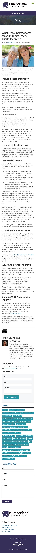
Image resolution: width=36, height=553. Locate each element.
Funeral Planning (22, 427)
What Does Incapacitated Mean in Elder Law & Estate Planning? (17, 36)
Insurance (20, 424)
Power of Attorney (8, 444)
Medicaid (23, 438)
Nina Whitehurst (11, 42)
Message (7, 388)
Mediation (16, 438)
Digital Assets (17, 415)
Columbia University (16, 313)
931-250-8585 (19, 13)
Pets (30, 441)
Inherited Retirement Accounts (11, 433)
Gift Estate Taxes (7, 430)
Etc (14, 424)
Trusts (24, 456)
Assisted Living (20, 410)
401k (12, 458)
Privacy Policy (19, 549)
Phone (4, 474)
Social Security (16, 453)
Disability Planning (7, 418)
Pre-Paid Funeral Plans (21, 444)
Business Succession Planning (11, 413)
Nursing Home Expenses (9, 441)
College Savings (7, 415)
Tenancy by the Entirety (14, 456)
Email (6, 382)
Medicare (30, 438)
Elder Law (14, 421)
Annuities (12, 410)
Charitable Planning (27, 413)
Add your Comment (11, 368)
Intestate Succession (8, 436)
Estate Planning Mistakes (23, 418)
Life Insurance (28, 436)
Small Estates (6, 453)
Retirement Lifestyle (14, 447)
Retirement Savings (9, 450)
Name (5, 376)
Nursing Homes (23, 441)
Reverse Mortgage (23, 450)
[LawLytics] (18, 544)
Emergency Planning (24, 421)
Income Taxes (27, 430)
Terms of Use (12, 549)
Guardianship (18, 430)
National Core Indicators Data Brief (23, 255)
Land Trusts (19, 436)
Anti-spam (25, 549)
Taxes (4, 456)
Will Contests (6, 458)
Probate (4, 447)
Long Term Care (7, 438)
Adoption (5, 410)
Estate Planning (7, 424)
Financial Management (9, 427)
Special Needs (26, 453)
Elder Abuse (6, 421)
